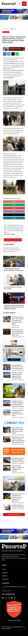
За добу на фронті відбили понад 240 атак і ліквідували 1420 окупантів (18, 468)
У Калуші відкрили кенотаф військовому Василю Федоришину (17, 366)
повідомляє (6, 108)
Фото (7, 32)
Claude (14, 201)
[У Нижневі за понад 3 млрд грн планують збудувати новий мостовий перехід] (7, 375)
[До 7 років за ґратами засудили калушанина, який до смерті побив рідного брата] (7, 332)
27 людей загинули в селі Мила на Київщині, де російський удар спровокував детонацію (18, 403)
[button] (4, 54)
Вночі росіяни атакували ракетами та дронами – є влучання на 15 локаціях (18, 459)
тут (17, 251)
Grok (14, 214)
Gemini (14, 211)
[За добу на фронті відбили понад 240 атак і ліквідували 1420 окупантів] (7, 468)
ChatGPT (14, 204)
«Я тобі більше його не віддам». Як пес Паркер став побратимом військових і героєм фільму (18, 320)
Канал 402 (5, 579)
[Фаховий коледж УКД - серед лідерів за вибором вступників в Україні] (7, 412)
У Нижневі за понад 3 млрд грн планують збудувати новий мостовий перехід (17, 375)
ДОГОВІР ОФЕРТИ (6, 628)
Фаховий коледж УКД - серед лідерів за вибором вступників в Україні (18, 413)
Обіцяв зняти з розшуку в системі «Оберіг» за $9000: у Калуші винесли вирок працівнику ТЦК (18, 439)
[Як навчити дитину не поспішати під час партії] (7, 507)
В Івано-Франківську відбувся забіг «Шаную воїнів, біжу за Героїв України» (18, 430)
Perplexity (14, 218)
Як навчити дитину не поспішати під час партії (18, 505)
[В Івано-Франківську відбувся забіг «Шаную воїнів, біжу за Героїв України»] (7, 430)
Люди (4, 32)
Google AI (14, 208)
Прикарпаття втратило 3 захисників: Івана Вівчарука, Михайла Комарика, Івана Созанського (18, 497)
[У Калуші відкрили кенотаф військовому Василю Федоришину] (7, 367)
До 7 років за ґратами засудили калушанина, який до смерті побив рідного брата (18, 332)
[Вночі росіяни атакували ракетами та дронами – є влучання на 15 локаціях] (7, 460)
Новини (4, 572)
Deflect (19, 620)
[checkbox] (25, 628)
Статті (4, 569)
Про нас (4, 576)
